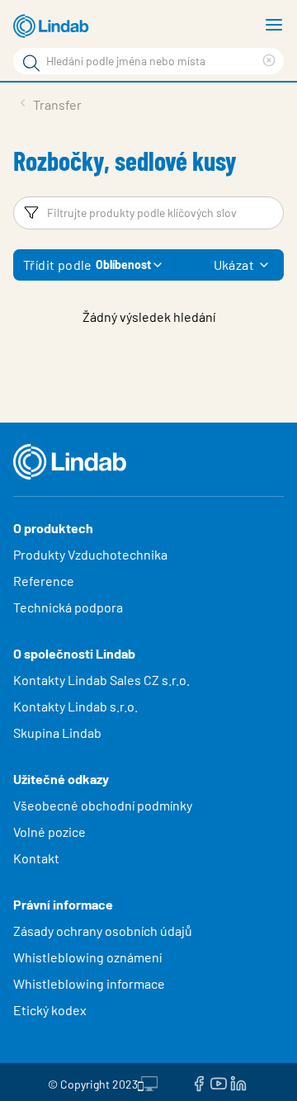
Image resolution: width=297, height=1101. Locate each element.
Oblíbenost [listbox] (123, 265)
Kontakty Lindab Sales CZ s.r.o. (101, 680)
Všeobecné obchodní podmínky (102, 805)
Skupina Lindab (57, 732)
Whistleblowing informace (89, 983)
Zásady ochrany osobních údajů (102, 930)
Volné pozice (50, 831)
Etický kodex (50, 1010)
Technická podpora (68, 607)
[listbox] (264, 265)
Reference (43, 580)
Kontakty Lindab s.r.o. (75, 706)
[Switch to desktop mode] (148, 1082)
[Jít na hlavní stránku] (53, 26)
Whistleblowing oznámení (87, 957)
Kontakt (36, 858)
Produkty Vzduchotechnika (90, 554)
